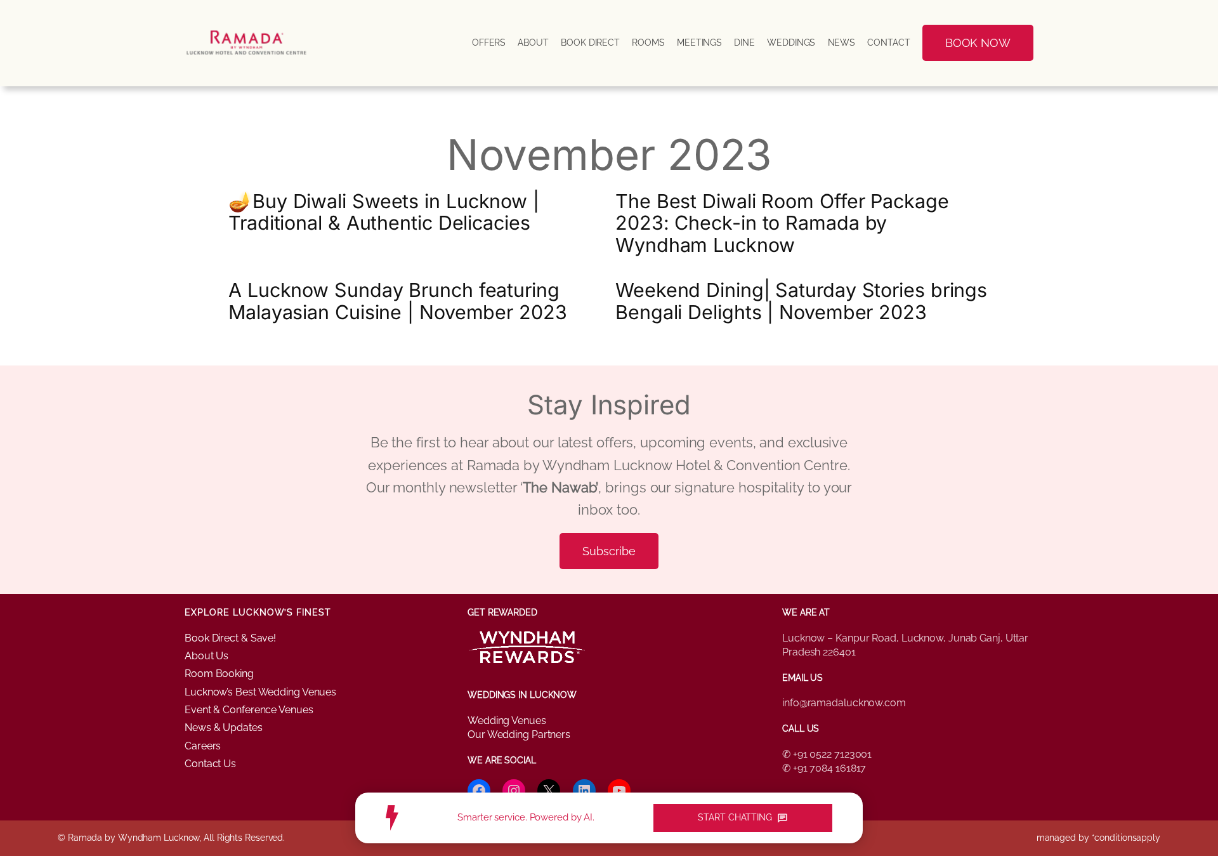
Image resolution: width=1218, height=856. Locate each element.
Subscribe (608, 551)
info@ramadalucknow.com (844, 703)
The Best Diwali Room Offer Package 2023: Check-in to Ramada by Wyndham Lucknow (782, 223)
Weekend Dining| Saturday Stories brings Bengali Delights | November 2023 (801, 300)
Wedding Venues (507, 720)
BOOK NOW (978, 42)
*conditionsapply (1126, 838)
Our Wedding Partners (519, 734)
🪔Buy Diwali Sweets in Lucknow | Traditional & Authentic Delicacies (383, 212)
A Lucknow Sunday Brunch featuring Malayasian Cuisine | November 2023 (397, 300)
